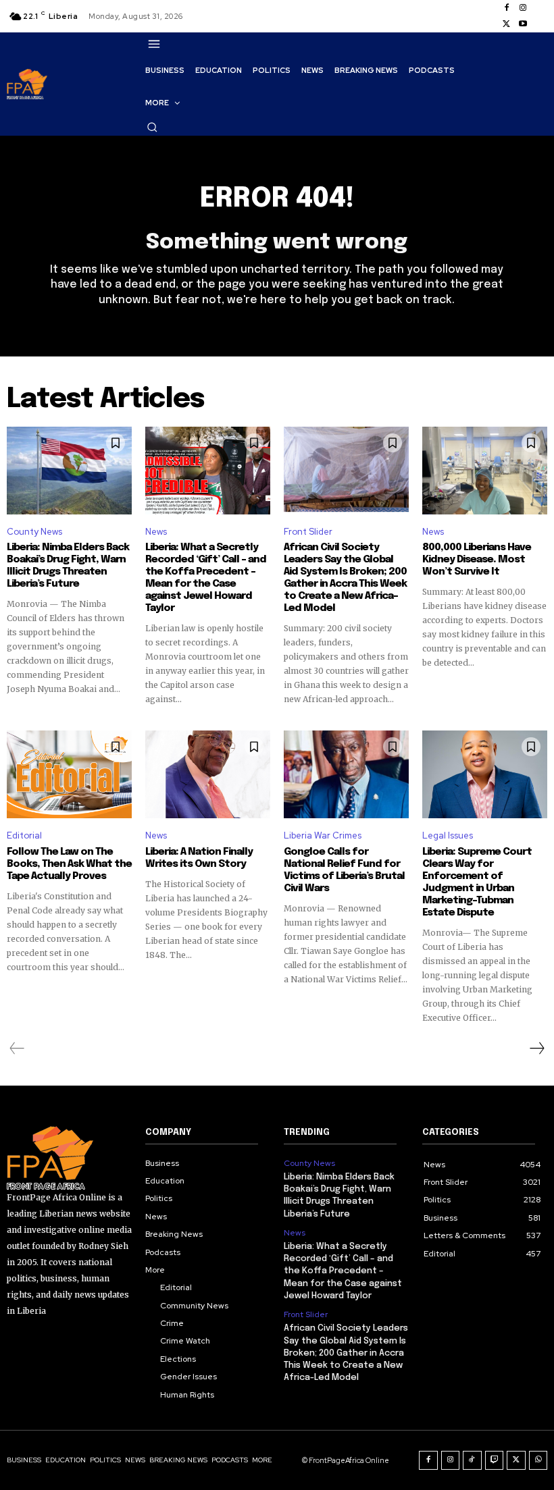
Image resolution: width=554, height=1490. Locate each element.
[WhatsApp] (538, 1460)
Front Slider (308, 531)
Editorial (24, 835)
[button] (152, 127)
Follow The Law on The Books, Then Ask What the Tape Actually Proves (69, 864)
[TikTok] (472, 1460)
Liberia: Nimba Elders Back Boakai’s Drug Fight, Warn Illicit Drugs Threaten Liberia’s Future (68, 565)
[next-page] (536, 1048)
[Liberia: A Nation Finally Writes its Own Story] (207, 774)
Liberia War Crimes (322, 835)
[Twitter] (507, 24)
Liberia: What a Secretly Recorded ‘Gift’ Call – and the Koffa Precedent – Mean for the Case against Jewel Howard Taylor (205, 578)
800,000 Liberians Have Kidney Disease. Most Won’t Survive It (476, 559)
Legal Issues (447, 835)
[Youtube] (523, 24)
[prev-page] (17, 1048)
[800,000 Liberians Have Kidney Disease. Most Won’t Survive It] (484, 470)
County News (34, 531)
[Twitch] (494, 1460)
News (156, 531)
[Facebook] (507, 8)
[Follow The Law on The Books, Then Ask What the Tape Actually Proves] (69, 774)
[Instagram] (523, 8)
